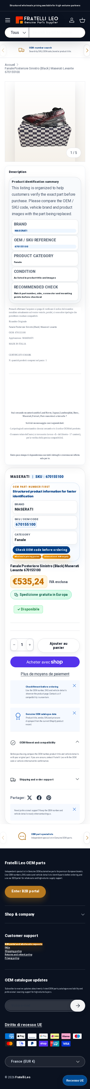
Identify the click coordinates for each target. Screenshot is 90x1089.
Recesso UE (75, 1080)
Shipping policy (13, 951)
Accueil (10, 65)
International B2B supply (56, 556)
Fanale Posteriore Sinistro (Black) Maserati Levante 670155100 (39, 70)
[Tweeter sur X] (29, 798)
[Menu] (7, 20)
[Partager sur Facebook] (39, 798)
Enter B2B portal (25, 891)
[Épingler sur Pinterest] (49, 798)
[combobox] (45, 32)
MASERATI (20, 477)
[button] (82, 20)
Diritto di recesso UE (23, 1024)
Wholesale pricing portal (27, 556)
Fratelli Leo (22, 1077)
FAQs (7, 947)
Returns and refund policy (18, 954)
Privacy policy (12, 958)
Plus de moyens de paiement (45, 674)
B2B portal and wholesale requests (23, 944)
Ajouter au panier (58, 646)
